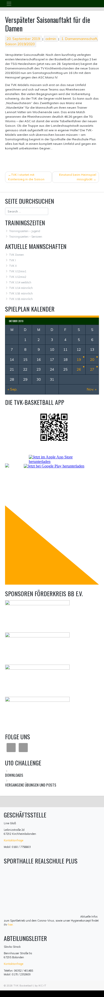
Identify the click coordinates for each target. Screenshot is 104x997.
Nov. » (91, 389)
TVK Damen (16, 254)
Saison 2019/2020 (20, 44)
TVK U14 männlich (21, 288)
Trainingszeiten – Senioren (25, 236)
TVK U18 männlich (21, 299)
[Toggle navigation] (9, 3)
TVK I (12, 260)
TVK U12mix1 (17, 271)
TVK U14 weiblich (20, 282)
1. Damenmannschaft (79, 38)
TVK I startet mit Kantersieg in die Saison (26, 177)
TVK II (13, 266)
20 (92, 359)
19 (79, 359)
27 (92, 369)
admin (50, 38)
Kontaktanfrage (13, 840)
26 (79, 369)
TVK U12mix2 (17, 277)
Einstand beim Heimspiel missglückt (77, 177)
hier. (11, 924)
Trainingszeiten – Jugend (24, 231)
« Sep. (12, 389)
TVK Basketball (23, 985)
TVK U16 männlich (21, 293)
